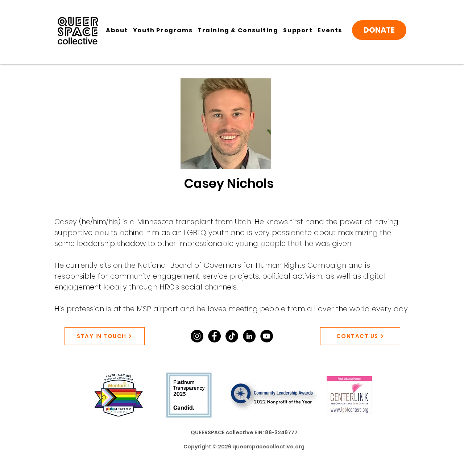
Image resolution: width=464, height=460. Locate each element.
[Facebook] (214, 336)
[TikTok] (231, 336)
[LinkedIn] (249, 336)
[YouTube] (266, 336)
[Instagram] (197, 336)
